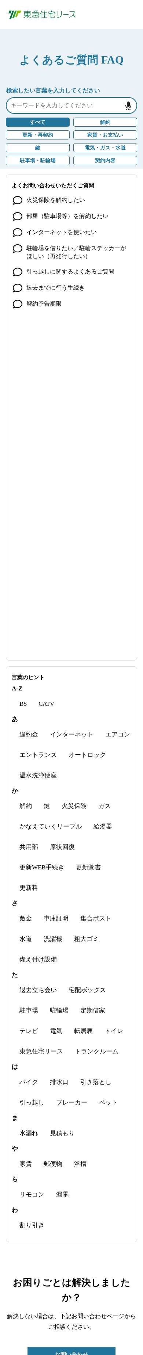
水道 (25, 938)
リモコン (31, 1194)
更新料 (28, 887)
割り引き (31, 1225)
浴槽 (80, 1163)
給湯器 (103, 826)
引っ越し (31, 1102)
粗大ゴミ (86, 938)
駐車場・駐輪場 (38, 160)
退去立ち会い (38, 990)
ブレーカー (71, 1102)
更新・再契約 (37, 135)
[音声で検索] (128, 105)
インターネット (72, 734)
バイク (28, 1082)
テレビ (28, 1030)
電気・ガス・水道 (105, 147)
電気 (56, 1030)
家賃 (25, 1163)
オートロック (87, 754)
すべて (37, 122)
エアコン (117, 734)
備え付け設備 (38, 959)
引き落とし (95, 1082)
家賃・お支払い (105, 135)
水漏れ (28, 1133)
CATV (46, 703)
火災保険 (74, 806)
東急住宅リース (41, 1051)
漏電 (62, 1194)
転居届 (83, 1030)
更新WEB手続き (41, 867)
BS (23, 703)
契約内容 (105, 160)
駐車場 (28, 1010)
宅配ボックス (87, 990)
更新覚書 (88, 867)
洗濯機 (53, 938)
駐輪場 (59, 1010)
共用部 (28, 846)
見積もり (62, 1133)
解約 (105, 122)
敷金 (25, 918)
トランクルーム (96, 1051)
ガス (104, 806)
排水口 (59, 1082)
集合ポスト (95, 918)
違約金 (28, 734)
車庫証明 (56, 918)
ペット (108, 1102)
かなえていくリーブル (50, 826)
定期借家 (92, 1010)
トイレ (113, 1030)
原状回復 (62, 846)
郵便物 (53, 1163)
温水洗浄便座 (38, 775)
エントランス (38, 754)
